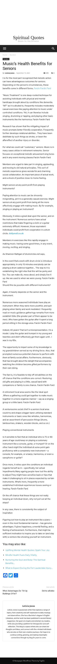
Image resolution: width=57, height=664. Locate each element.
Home (5, 55)
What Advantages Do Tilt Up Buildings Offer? (15, 592)
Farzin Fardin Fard (42, 88)
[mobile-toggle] (4, 48)
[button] (53, 48)
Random (13, 55)
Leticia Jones (9, 73)
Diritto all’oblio (48, 591)
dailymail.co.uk (16, 233)
